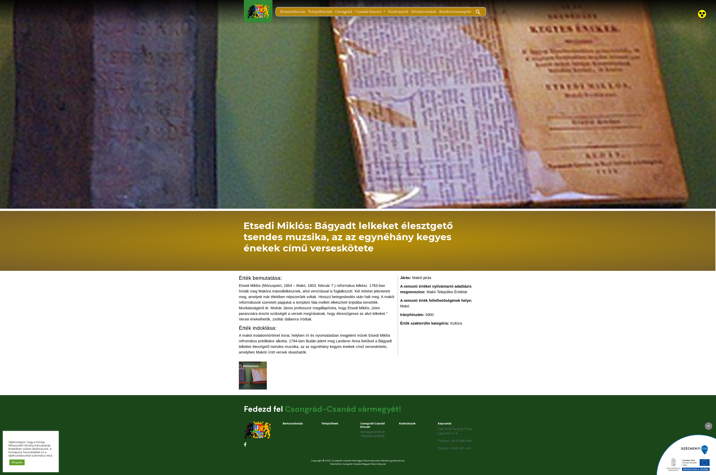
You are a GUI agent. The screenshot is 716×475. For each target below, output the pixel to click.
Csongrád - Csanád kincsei (358, 11)
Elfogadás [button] (17, 462)
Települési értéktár (372, 436)
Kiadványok (398, 11)
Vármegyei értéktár (372, 432)
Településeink (320, 11)
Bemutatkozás (292, 11)
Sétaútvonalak (423, 11)
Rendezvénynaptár (455, 11)
